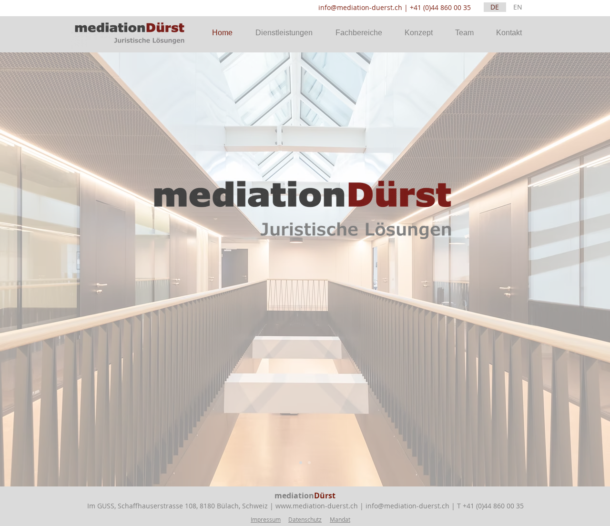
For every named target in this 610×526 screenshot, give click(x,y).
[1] (300, 462)
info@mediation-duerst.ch (360, 7)
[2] (309, 462)
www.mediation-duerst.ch (316, 505)
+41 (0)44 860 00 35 (440, 7)
